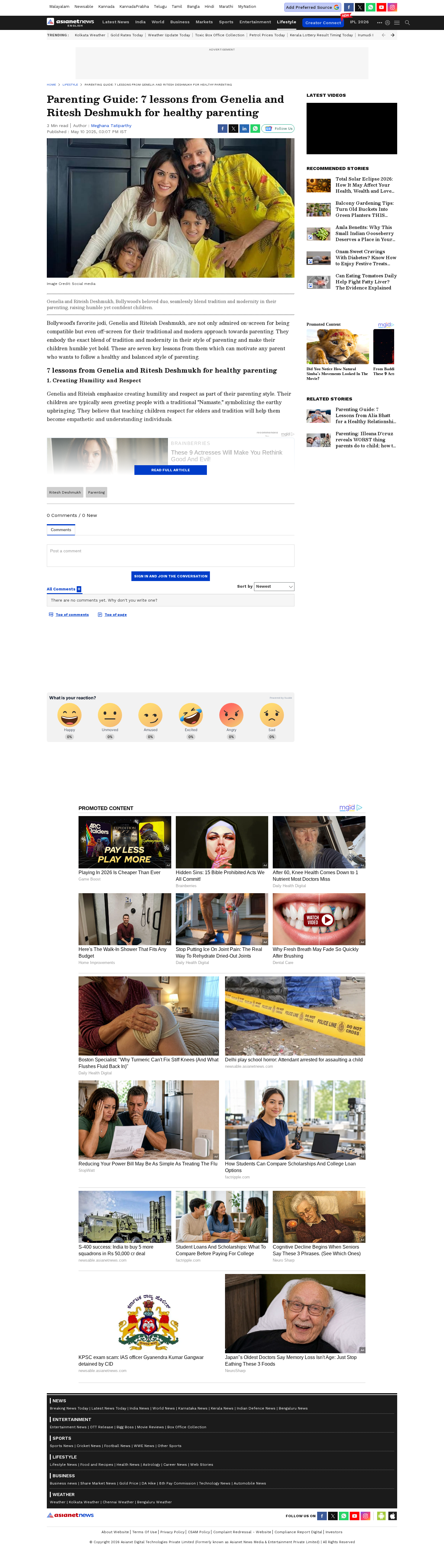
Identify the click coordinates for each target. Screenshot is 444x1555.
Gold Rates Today (127, 35)
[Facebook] (349, 7)
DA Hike (149, 1483)
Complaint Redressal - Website (242, 1532)
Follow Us (284, 128)
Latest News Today (109, 1408)
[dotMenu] (380, 22)
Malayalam (59, 6)
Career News (175, 1464)
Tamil (177, 6)
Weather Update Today (169, 35)
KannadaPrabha (134, 6)
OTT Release (101, 1427)
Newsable (83, 6)
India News (139, 1408)
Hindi (209, 6)
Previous (383, 35)
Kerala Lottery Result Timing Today (321, 35)
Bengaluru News (293, 1408)
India (140, 21)
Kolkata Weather (90, 35)
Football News (117, 1446)
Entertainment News (68, 1427)
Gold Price (128, 1483)
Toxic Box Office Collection (219, 35)
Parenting (96, 492)
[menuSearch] (407, 22)
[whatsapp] (370, 7)
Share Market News (98, 1483)
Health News (128, 1464)
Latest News (115, 21)
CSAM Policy (199, 1532)
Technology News (214, 1483)
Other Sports (170, 1446)
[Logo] (72, 23)
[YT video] (381, 7)
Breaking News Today (69, 1408)
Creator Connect (323, 22)
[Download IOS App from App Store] (392, 1516)
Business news (63, 1483)
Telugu (160, 6)
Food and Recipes (96, 1464)
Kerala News (222, 1408)
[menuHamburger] (397, 23)
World (158, 21)
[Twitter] (360, 7)
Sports (226, 21)
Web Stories (201, 1464)
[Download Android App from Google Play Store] (381, 1516)
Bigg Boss (125, 1427)
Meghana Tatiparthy (111, 125)
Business (180, 21)
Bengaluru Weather (154, 1502)
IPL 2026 (359, 21)
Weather (58, 1502)
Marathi (226, 6)
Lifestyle (286, 21)
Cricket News (89, 1446)
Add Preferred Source (309, 7)
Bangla (193, 6)
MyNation (247, 6)
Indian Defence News (256, 1408)
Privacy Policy (172, 1532)
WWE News (144, 1446)
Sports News (61, 1446)
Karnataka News (193, 1408)
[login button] (389, 23)
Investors (334, 1532)
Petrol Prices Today (267, 35)
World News (164, 1408)
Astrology (151, 1464)
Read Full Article (170, 470)
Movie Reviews (150, 1427)
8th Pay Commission (177, 1483)
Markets (204, 21)
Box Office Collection (186, 1427)
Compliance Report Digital (298, 1532)
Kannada (106, 6)
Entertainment (255, 21)
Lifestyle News (63, 1464)
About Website (115, 1532)
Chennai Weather (118, 1502)
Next (392, 35)
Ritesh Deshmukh (65, 492)
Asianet (70, 1515)
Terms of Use (144, 1532)
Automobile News (250, 1483)
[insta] (392, 7)
